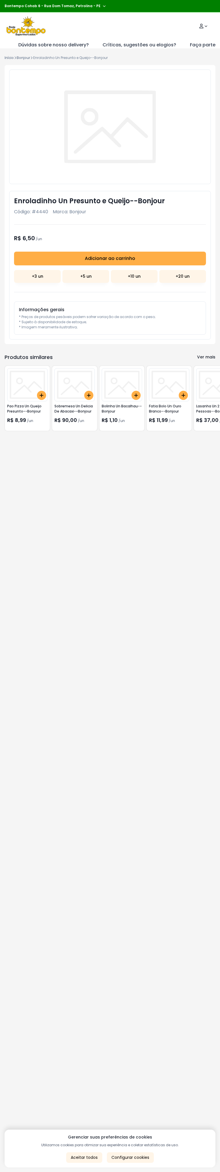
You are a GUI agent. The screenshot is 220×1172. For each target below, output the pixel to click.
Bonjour (23, 57)
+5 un (86, 276)
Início (9, 57)
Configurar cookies (130, 1157)
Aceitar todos (84, 1157)
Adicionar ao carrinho (110, 258)
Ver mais (206, 357)
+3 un (37, 276)
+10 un (134, 276)
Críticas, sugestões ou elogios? (139, 45)
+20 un (183, 276)
